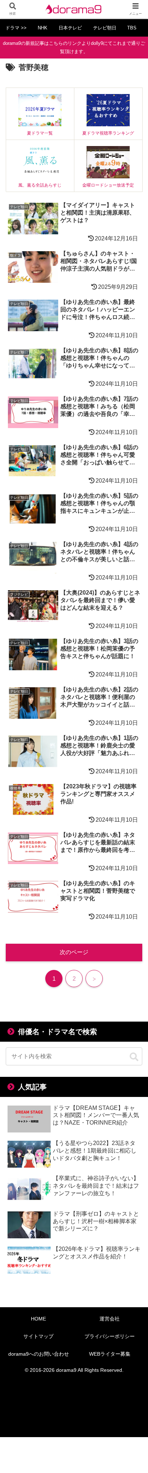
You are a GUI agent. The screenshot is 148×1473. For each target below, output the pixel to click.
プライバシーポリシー (109, 1336)
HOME (38, 1319)
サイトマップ (38, 1336)
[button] (134, 1057)
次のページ (74, 952)
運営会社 (110, 1319)
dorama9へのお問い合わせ (38, 1354)
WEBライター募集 (109, 1354)
